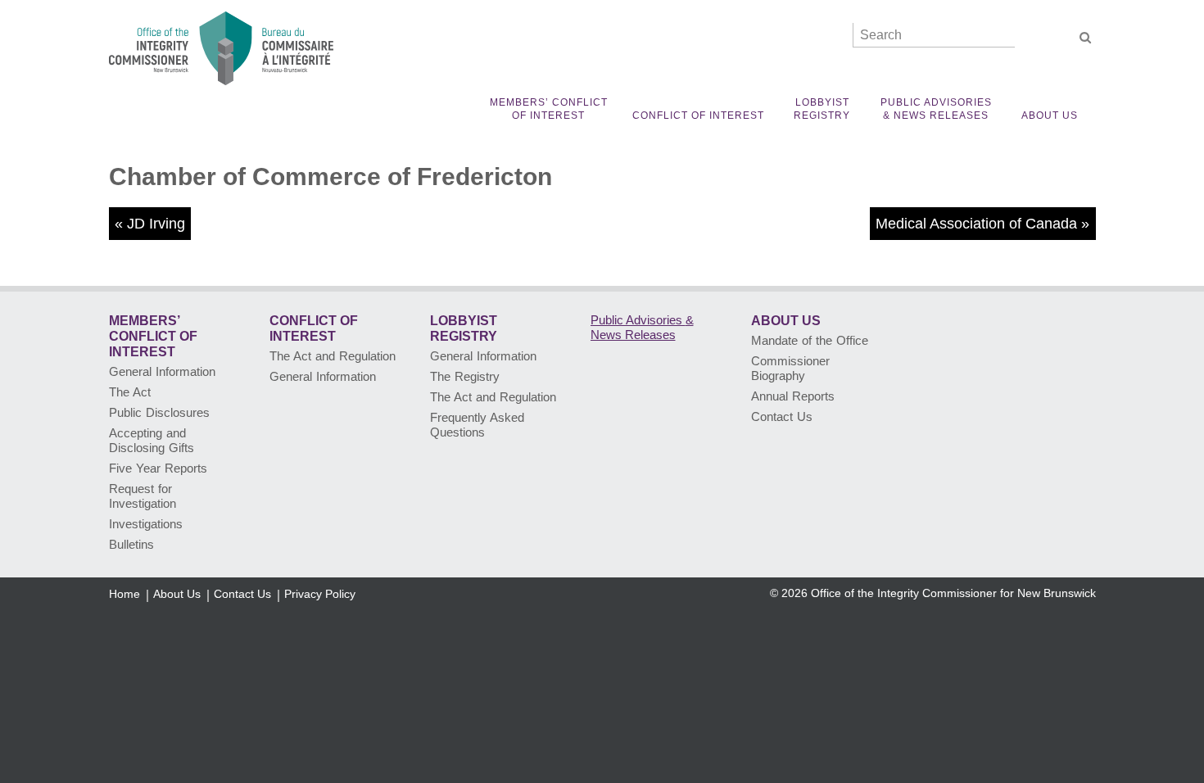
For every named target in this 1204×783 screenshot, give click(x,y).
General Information (162, 371)
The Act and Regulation (332, 356)
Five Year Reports (158, 468)
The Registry (465, 376)
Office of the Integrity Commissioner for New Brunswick (953, 593)
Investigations (146, 524)
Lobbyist (822, 109)
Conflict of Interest (698, 115)
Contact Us (781, 416)
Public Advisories (936, 109)
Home (124, 593)
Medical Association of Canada (976, 223)
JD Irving (156, 223)
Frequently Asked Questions (477, 424)
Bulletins (131, 544)
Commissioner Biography (790, 368)
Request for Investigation (142, 496)
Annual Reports (793, 396)
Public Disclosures (159, 412)
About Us (1049, 115)
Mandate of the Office (809, 340)
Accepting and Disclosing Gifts (151, 440)
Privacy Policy (319, 593)
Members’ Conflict (549, 109)
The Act (130, 392)
